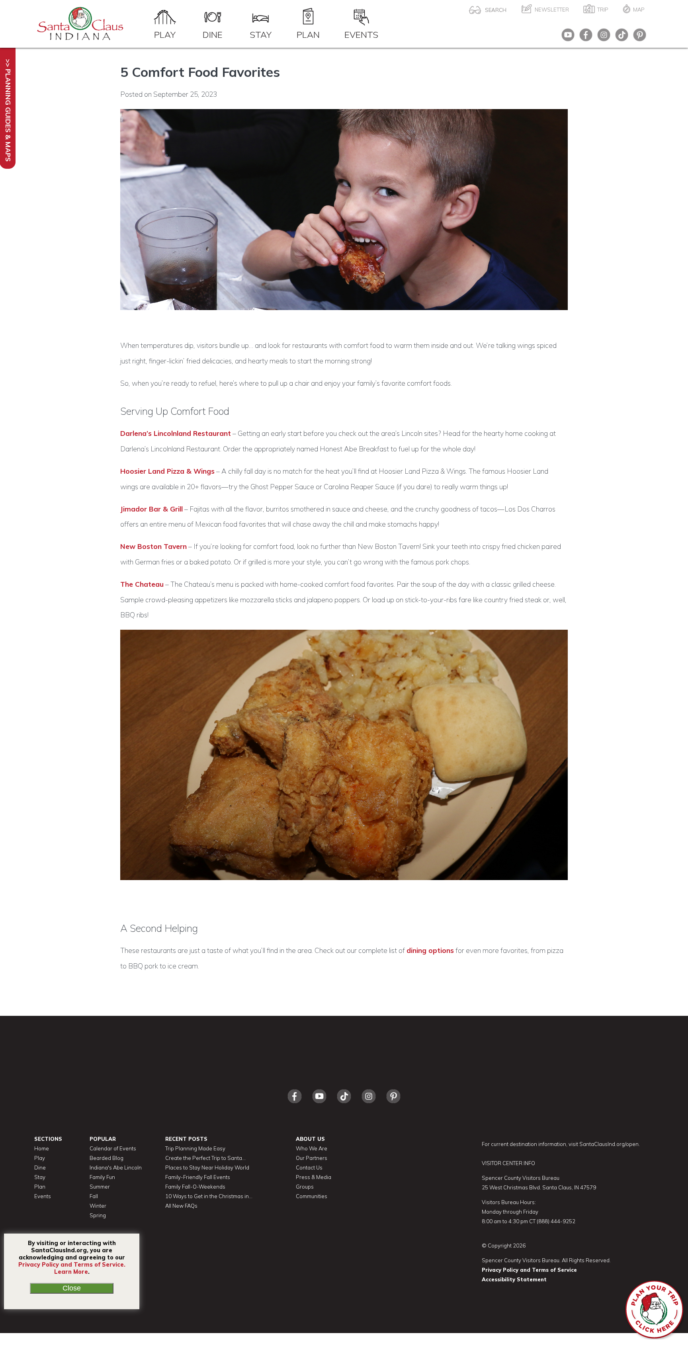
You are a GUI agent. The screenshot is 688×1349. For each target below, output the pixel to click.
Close (72, 1288)
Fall (94, 1196)
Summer (100, 1186)
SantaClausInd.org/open (609, 1144)
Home (41, 1148)
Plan (308, 34)
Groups (305, 1186)
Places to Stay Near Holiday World (207, 1167)
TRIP (602, 9)
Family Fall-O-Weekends (195, 1186)
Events (361, 34)
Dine (213, 34)
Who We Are (311, 1148)
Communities (311, 1196)
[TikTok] (620, 37)
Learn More (71, 1271)
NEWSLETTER (552, 9)
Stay (261, 34)
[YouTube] (566, 37)
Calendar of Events (113, 1148)
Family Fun (102, 1177)
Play (165, 34)
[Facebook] (584, 37)
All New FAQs (181, 1206)
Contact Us (309, 1167)
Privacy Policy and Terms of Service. (71, 1264)
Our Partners (311, 1158)
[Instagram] (602, 37)
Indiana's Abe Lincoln (116, 1167)
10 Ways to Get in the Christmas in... (208, 1196)
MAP (639, 9)
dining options (430, 950)
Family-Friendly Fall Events (197, 1177)
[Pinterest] (638, 37)
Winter (98, 1206)
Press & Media (313, 1177)
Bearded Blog (106, 1158)
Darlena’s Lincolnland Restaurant (175, 433)
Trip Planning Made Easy (195, 1148)
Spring (98, 1215)
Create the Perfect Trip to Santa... (205, 1158)
